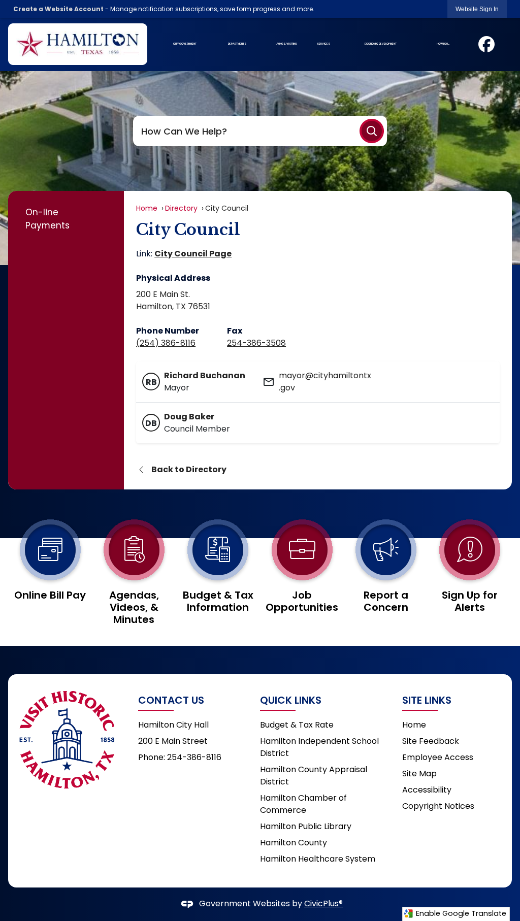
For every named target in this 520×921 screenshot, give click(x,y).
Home (146, 208)
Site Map (419, 773)
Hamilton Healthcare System (317, 859)
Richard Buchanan (204, 375)
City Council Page (193, 253)
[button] (372, 131)
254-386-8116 (194, 757)
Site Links (426, 700)
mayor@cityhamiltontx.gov (325, 381)
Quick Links (290, 700)
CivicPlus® (323, 903)
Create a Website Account (58, 9)
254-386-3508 (256, 343)
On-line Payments (47, 218)
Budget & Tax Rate (297, 725)
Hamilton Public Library (305, 826)
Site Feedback (430, 741)
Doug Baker (189, 416)
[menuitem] (184, 44)
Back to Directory (188, 469)
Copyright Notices (438, 806)
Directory (181, 208)
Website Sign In (477, 9)
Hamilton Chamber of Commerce (303, 804)
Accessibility (426, 790)
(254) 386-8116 (166, 343)
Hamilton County (293, 842)
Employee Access (437, 757)
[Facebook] (486, 44)
